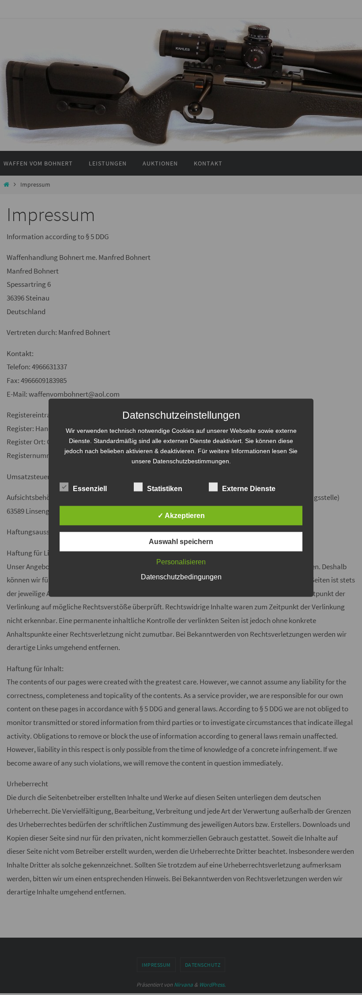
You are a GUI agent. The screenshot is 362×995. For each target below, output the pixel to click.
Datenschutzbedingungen (181, 576)
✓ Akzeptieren (181, 515)
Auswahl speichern (181, 541)
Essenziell (90, 488)
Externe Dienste (248, 488)
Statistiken (164, 488)
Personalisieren (181, 561)
